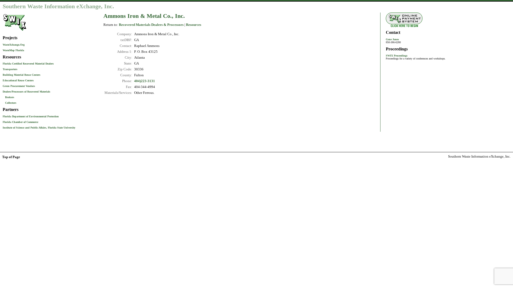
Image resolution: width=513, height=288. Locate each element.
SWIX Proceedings (396, 55)
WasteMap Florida (13, 50)
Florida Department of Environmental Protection (31, 116)
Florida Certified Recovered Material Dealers (28, 63)
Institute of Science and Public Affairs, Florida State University (39, 127)
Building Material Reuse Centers (21, 74)
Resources (193, 25)
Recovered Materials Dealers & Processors (151, 25)
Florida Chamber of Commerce (20, 122)
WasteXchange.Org (14, 44)
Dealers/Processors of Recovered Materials (26, 91)
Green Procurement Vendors (19, 86)
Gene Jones (392, 39)
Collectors (10, 102)
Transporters (10, 69)
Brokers (9, 97)
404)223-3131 (144, 81)
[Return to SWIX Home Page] (15, 31)
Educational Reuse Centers (18, 80)
